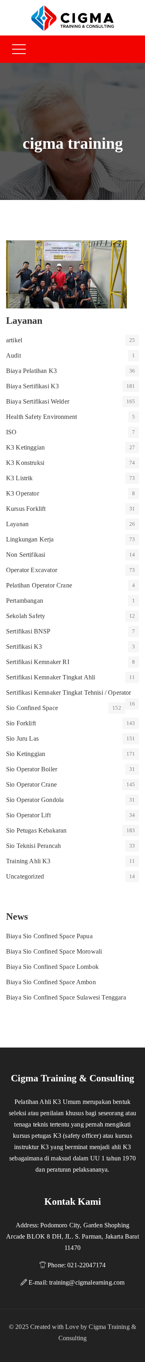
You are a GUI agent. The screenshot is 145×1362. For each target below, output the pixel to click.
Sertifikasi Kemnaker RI (37, 661)
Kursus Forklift (26, 508)
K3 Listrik (19, 478)
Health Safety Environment (41, 416)
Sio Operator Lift (28, 815)
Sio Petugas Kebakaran (36, 830)
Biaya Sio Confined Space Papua (49, 936)
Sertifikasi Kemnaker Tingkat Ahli (50, 677)
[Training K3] (72, 17)
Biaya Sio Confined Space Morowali (54, 951)
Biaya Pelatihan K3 (31, 370)
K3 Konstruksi (25, 462)
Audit (13, 355)
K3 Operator (22, 493)
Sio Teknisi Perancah (33, 845)
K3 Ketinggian (25, 447)
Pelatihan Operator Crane (39, 585)
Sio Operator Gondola (35, 799)
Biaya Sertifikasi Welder (37, 401)
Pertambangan (24, 600)
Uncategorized (25, 876)
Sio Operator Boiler (31, 769)
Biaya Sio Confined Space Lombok (52, 966)
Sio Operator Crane (31, 784)
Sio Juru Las (22, 738)
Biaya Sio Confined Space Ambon (51, 982)
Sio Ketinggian (25, 753)
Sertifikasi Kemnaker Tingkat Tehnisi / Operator (68, 692)
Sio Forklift (21, 723)
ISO (11, 432)
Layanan (17, 524)
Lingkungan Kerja (30, 539)
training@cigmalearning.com (86, 1282)
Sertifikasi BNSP (28, 631)
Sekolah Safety (25, 615)
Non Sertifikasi (25, 554)
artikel (14, 340)
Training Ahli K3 (28, 861)
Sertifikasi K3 (24, 646)
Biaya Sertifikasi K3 (32, 386)
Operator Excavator (31, 569)
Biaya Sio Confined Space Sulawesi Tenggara (66, 997)
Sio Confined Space (32, 707)
